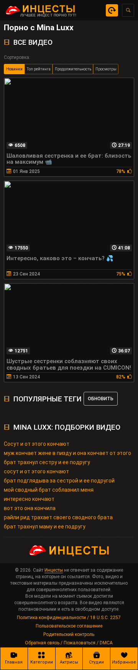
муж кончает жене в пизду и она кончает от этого (67, 453)
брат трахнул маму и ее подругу (44, 526)
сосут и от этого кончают (36, 471)
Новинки (14, 69)
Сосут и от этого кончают (36, 444)
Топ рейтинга (39, 69)
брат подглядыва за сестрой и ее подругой (59, 481)
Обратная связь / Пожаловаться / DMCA (69, 643)
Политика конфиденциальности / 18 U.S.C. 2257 (69, 617)
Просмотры (106, 69)
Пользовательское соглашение (69, 626)
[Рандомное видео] (112, 10)
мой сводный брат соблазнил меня (49, 490)
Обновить (100, 398)
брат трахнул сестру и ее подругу (47, 462)
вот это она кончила (30, 508)
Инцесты (53, 570)
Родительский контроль (68, 634)
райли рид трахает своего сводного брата (58, 517)
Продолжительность (73, 69)
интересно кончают (29, 499)
